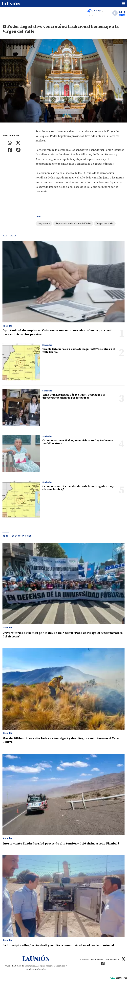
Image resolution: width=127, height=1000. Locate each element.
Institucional (97, 959)
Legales (42, 969)
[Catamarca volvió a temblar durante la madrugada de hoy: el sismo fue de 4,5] (21, 499)
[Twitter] (18, 143)
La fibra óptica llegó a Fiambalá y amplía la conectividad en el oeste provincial (58, 945)
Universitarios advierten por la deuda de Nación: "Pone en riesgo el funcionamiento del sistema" (62, 634)
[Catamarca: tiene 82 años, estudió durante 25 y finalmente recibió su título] (21, 453)
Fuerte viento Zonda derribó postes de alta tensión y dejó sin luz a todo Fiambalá (60, 843)
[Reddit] (18, 149)
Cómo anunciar (112, 959)
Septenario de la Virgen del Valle (73, 223)
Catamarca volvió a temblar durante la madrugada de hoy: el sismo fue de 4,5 (78, 488)
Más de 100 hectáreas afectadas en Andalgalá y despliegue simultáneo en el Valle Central (60, 740)
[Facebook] (10, 149)
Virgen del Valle (104, 223)
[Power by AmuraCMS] (118, 978)
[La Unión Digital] (11, 3)
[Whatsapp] (10, 143)
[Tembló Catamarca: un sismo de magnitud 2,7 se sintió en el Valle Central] (21, 362)
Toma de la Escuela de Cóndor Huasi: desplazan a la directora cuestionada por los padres (73, 396)
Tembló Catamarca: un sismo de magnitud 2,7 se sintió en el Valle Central (78, 351)
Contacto (84, 959)
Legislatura (44, 223)
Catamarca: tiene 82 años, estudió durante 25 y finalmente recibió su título (77, 442)
